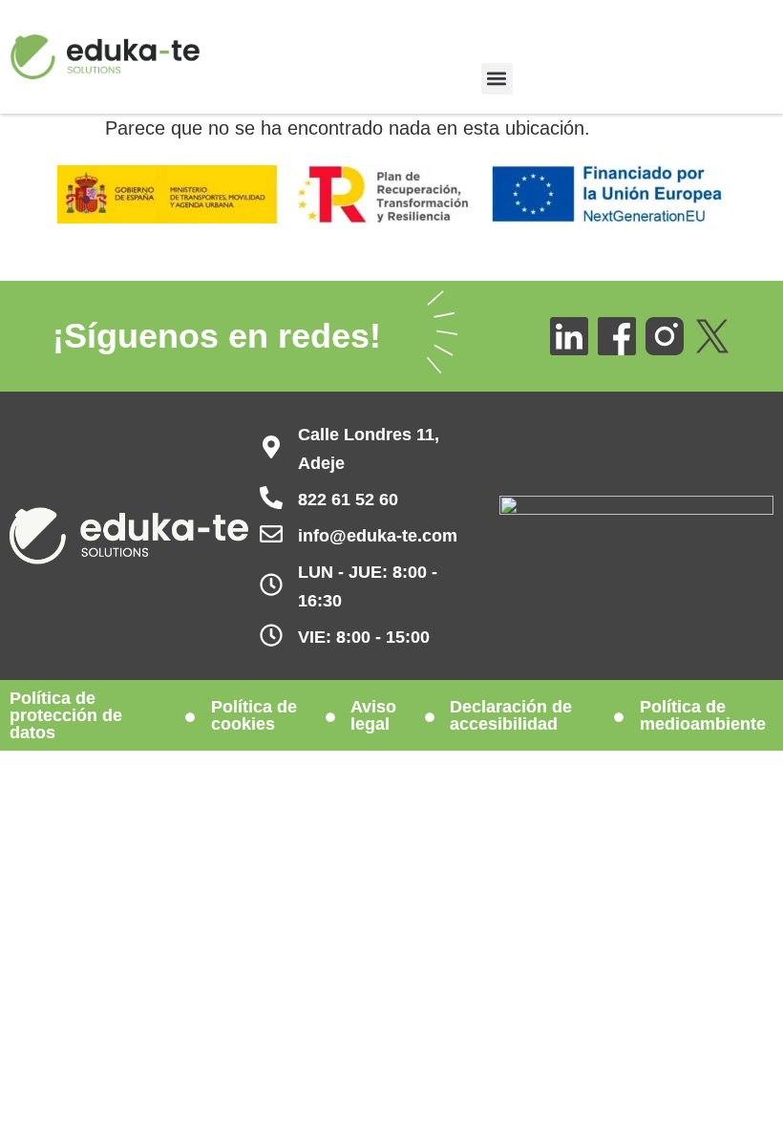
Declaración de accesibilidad (511, 715)
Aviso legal (373, 715)
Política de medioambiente (703, 715)
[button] (497, 79)
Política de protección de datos (66, 715)
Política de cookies (254, 715)
